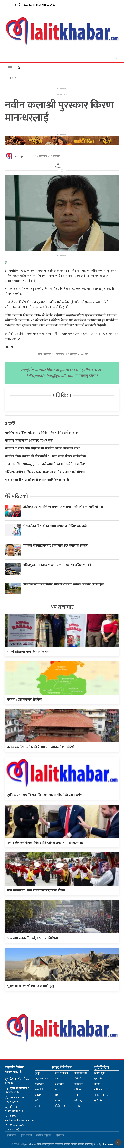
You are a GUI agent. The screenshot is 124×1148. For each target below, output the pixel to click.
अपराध (38, 1095)
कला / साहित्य (61, 1073)
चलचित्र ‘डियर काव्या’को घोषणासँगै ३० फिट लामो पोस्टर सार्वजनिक (45, 456)
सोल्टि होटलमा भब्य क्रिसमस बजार (28, 652)
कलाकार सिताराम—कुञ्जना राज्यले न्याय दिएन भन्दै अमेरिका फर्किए (45, 464)
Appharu (108, 1144)
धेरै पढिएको (16, 496)
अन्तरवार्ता (39, 1084)
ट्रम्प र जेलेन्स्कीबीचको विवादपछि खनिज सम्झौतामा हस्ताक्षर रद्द (45, 842)
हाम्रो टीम (11, 1135)
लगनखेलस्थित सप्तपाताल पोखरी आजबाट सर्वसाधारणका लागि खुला (63, 584)
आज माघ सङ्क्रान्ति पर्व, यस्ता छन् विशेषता (32, 938)
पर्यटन (57, 1089)
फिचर (57, 1100)
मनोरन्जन (78, 1084)
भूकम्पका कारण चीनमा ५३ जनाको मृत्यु (30, 986)
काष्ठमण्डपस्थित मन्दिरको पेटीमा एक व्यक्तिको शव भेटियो (41, 747)
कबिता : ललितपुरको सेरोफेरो (24, 699)
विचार (77, 1106)
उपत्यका (38, 1106)
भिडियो (77, 1078)
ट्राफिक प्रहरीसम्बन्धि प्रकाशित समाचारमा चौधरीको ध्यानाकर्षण (45, 795)
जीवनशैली (59, 1084)
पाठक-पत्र (59, 1095)
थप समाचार (62, 607)
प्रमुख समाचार (41, 1078)
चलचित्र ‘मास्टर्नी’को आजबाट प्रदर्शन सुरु (29, 440)
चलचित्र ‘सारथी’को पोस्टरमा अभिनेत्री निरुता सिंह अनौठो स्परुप (42, 432)
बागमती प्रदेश (80, 1073)
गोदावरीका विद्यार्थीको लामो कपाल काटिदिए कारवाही (37, 480)
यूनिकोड (98, 1100)
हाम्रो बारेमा (26, 1135)
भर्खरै (10, 424)
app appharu (22, 156)
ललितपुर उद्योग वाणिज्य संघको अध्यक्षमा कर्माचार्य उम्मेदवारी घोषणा (45, 472)
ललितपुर (78, 1100)
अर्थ (36, 1100)
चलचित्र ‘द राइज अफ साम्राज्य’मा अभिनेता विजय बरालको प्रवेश (42, 448)
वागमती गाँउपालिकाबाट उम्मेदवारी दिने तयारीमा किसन (55, 545)
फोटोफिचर (60, 1106)
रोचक (77, 1095)
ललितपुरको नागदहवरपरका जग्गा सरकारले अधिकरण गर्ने (57, 565)
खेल (56, 1078)
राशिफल (78, 1089)
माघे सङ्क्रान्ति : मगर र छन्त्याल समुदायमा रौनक (36, 890)
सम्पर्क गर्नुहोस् (43, 1135)
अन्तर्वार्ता (39, 1089)
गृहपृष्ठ (37, 1073)
